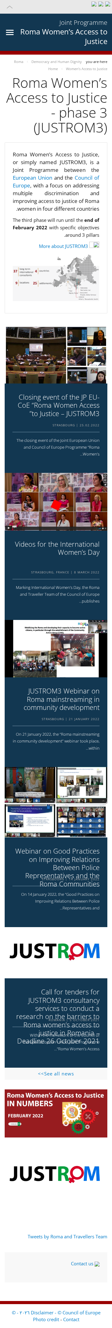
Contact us (83, 1263)
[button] (56, 7)
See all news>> (56, 1073)
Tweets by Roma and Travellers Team (67, 1236)
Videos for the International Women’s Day (57, 548)
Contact (71, 1319)
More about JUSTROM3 (63, 246)
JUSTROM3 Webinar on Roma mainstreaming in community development (62, 699)
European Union (33, 177)
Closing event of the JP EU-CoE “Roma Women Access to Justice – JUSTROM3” (59, 405)
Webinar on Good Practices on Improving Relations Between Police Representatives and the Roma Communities (57, 867)
